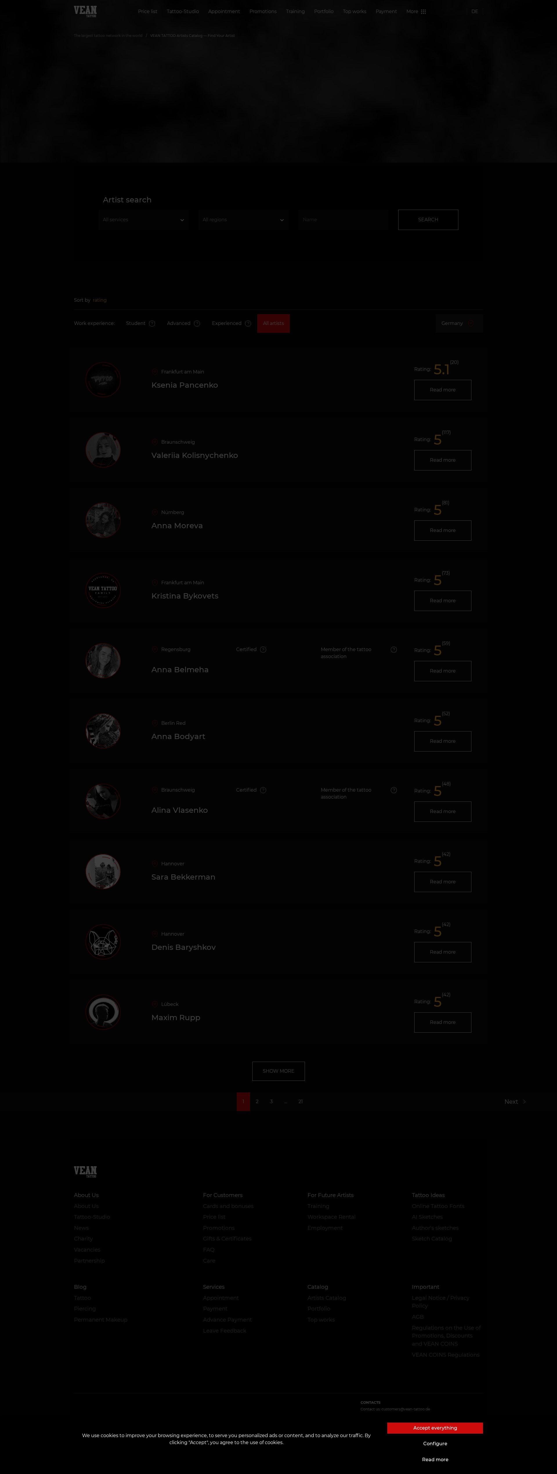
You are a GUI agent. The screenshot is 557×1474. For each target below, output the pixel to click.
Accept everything (435, 1428)
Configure (435, 1443)
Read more (435, 1459)
